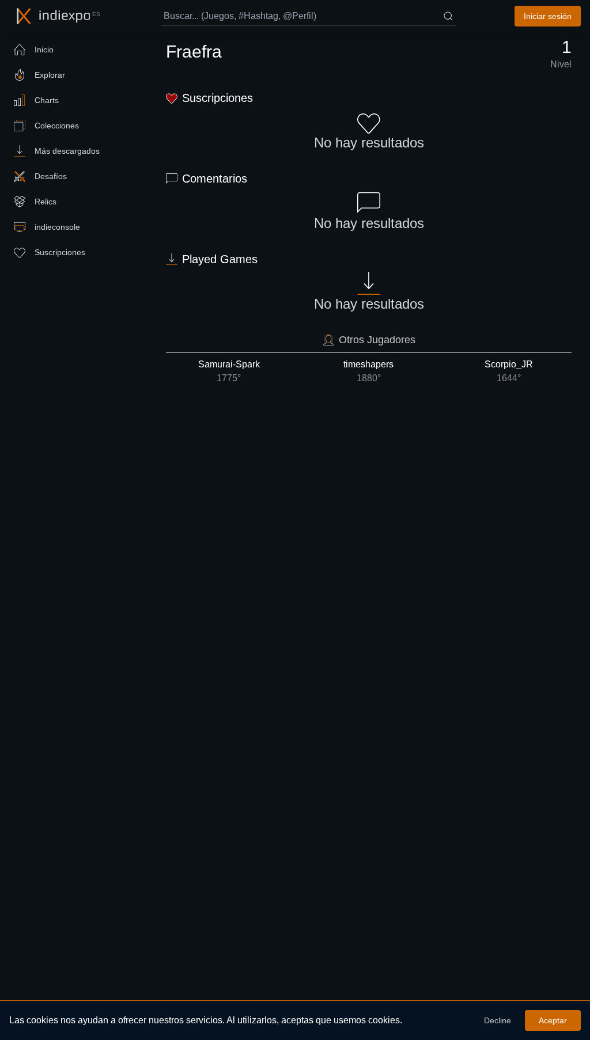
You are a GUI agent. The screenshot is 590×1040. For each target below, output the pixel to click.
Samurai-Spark (229, 371)
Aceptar (553, 1020)
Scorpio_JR (509, 371)
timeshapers (368, 371)
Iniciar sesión (548, 16)
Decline (497, 1020)
